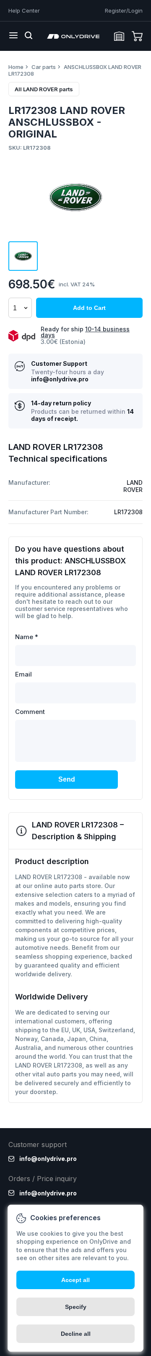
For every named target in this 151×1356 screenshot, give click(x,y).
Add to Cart (89, 307)
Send (66, 779)
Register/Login (124, 10)
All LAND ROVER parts (44, 89)
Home (15, 66)
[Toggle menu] (13, 36)
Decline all (76, 1333)
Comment (30, 712)
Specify (75, 1306)
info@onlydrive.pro (60, 379)
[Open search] (28, 36)
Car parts (43, 66)
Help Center (24, 10)
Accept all (75, 1280)
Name (26, 637)
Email (23, 674)
